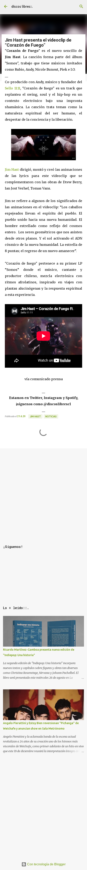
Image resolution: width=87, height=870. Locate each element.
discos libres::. (22, 6)
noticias (51, 416)
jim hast (35, 416)
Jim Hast (12, 170)
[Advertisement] (43, 491)
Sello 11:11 (12, 88)
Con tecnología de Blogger (46, 864)
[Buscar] (81, 6)
